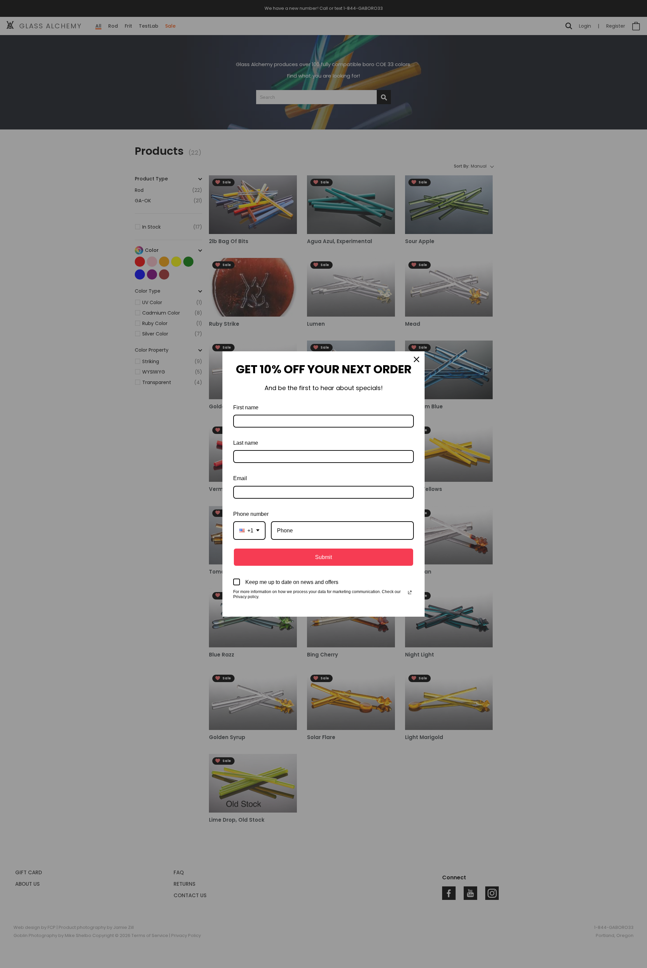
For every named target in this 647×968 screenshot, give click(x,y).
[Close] (416, 359)
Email (240, 478)
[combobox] (249, 530)
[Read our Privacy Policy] (410, 592)
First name (245, 407)
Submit (323, 557)
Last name (245, 443)
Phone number (251, 514)
